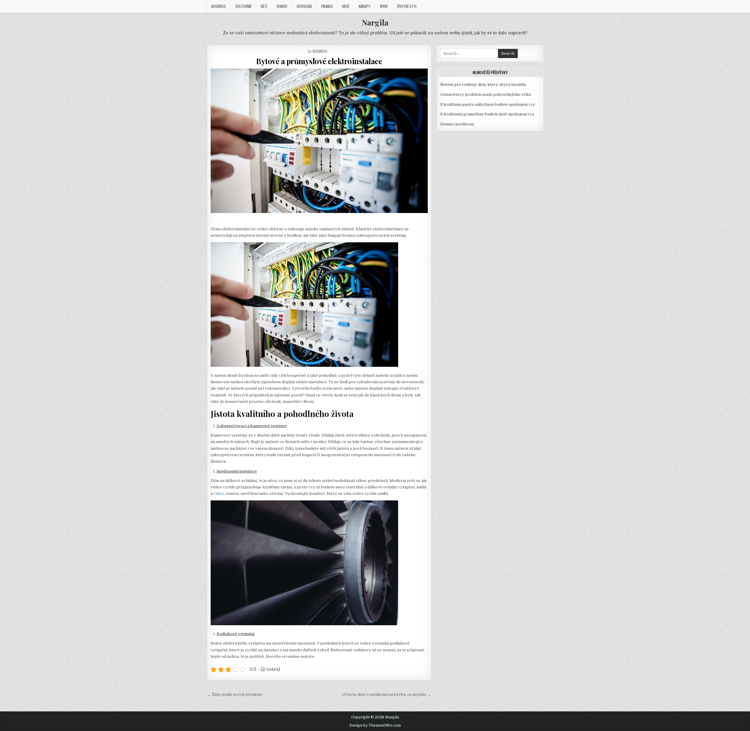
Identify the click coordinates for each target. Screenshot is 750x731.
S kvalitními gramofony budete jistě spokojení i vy (487, 114)
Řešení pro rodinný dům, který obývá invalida (483, 84)
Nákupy (364, 6)
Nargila (375, 22)
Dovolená (304, 6)
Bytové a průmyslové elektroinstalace (319, 61)
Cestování (243, 6)
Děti (264, 6)
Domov (282, 6)
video (218, 493)
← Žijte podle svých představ (234, 694)
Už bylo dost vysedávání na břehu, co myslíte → (386, 694)
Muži (345, 6)
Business (218, 6)
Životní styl (407, 6)
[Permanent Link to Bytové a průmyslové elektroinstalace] (319, 141)
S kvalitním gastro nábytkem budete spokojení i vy (487, 104)
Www (384, 6)
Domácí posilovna (457, 124)
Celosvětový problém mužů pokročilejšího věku (485, 94)
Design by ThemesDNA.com (375, 725)
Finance (327, 6)
